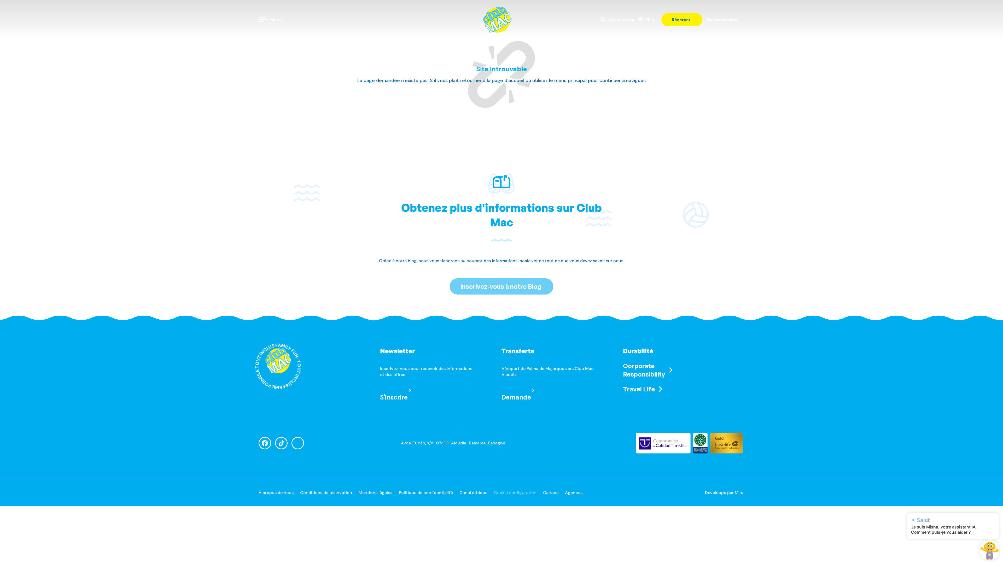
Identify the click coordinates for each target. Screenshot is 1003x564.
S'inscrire (394, 397)
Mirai (739, 492)
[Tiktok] (281, 443)
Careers (550, 492)
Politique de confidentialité (426, 492)
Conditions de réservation (326, 492)
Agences (573, 492)
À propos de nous (276, 492)
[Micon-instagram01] (297, 443)
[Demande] (533, 390)
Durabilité (638, 351)
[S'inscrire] (410, 390)
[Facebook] (265, 443)
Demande (516, 397)
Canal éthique (473, 492)
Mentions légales (375, 492)
